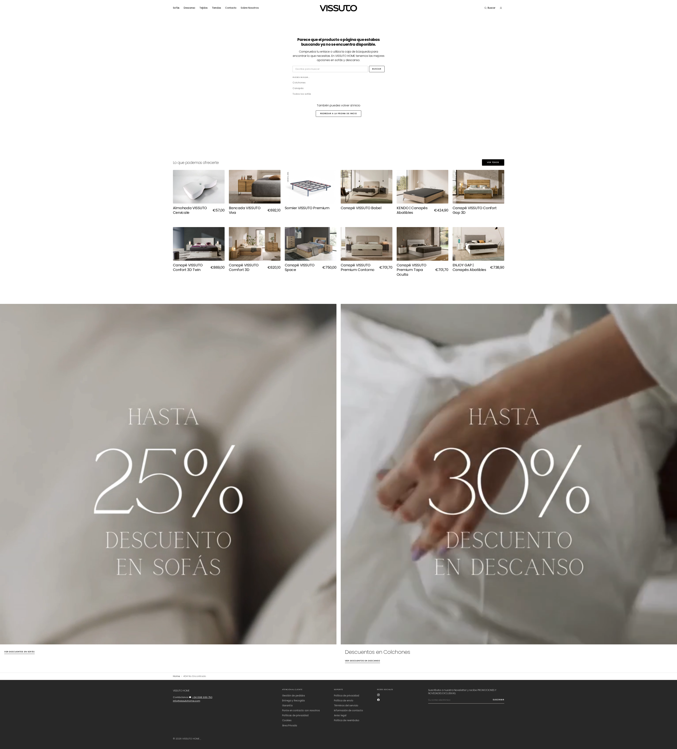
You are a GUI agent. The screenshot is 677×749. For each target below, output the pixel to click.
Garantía (287, 705)
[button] (489, 8)
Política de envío (343, 700)
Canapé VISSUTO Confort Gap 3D (475, 210)
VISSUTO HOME (190, 738)
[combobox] (330, 69)
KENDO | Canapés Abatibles (412, 210)
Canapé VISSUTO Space (300, 267)
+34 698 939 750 (202, 697)
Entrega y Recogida (293, 700)
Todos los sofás (302, 94)
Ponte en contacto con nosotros (301, 710)
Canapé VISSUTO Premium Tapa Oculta (411, 270)
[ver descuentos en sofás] (168, 474)
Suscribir (498, 700)
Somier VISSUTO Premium (307, 208)
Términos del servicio (346, 705)
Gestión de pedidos (293, 695)
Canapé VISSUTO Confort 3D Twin (188, 267)
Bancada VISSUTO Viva (245, 210)
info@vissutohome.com (186, 700)
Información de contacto (348, 710)
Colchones (299, 82)
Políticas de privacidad (295, 715)
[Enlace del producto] (199, 195)
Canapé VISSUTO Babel (361, 208)
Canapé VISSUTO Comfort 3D (244, 267)
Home (176, 676)
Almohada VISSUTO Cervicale (190, 210)
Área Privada (289, 725)
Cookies (287, 720)
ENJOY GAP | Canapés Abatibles (469, 267)
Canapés (298, 88)
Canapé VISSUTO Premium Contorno (357, 267)
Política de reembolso (346, 720)
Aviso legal (340, 715)
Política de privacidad (346, 695)
